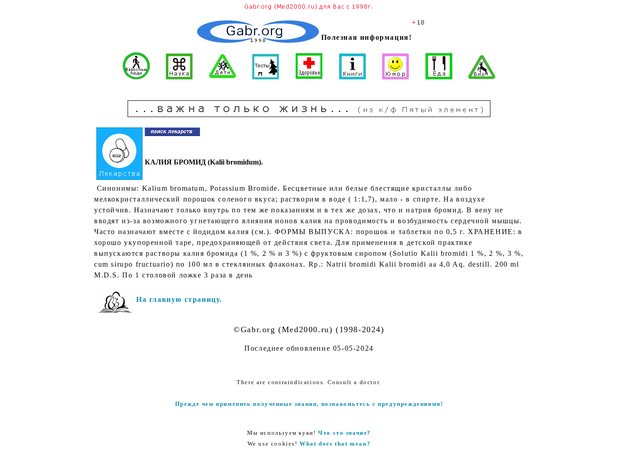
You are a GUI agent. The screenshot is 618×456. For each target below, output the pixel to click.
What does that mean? (335, 443)
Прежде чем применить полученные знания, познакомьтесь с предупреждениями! (309, 403)
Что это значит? (344, 432)
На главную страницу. (179, 299)
